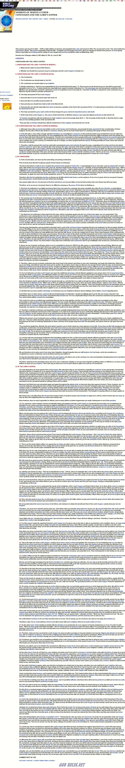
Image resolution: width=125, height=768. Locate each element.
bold (60, 518)
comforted (56, 347)
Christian (20, 50)
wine (93, 413)
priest (93, 214)
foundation (120, 426)
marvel (39, 504)
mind (45, 217)
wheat (94, 707)
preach (94, 248)
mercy (35, 195)
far (30, 185)
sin (108, 137)
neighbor (51, 83)
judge (109, 193)
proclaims (29, 266)
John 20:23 (112, 283)
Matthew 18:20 (37, 283)
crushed (47, 710)
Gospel (21, 250)
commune (53, 130)
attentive (112, 633)
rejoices (88, 140)
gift (119, 201)
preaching (104, 257)
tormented (110, 235)
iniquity (112, 166)
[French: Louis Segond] (27, 1)
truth (54, 320)
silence (25, 169)
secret (111, 347)
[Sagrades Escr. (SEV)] (20, 1)
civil (71, 227)
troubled (71, 217)
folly (100, 612)
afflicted (101, 720)
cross (21, 239)
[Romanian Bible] (95, 1)
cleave (47, 504)
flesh (53, 182)
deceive (48, 643)
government (77, 227)
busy (44, 692)
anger (82, 668)
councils (109, 467)
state (43, 357)
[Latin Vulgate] (8, 1)
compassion (94, 148)
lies (43, 499)
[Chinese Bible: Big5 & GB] (23, 1)
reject (32, 287)
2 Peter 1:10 (65, 655)
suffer (118, 420)
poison (84, 112)
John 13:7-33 (52, 614)
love (83, 123)
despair (49, 518)
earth (41, 278)
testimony (120, 413)
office (66, 135)
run (25, 278)
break (48, 676)
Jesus (102, 434)
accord (21, 222)
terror (85, 508)
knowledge (29, 240)
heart (45, 172)
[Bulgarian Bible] (42, 1)
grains (88, 707)
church (89, 423)
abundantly (77, 420)
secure (31, 630)
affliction (77, 634)
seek (114, 342)
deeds (31, 668)
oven (58, 606)
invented (96, 216)
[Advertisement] (7, 60)
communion (78, 240)
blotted (59, 358)
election (107, 655)
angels (80, 657)
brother (47, 203)
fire (61, 193)
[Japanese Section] (73, 1)
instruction (58, 601)
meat (51, 52)
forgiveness (55, 171)
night (118, 434)
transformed (81, 731)
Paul (41, 717)
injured (60, 751)
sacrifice (58, 599)
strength (104, 328)
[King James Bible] (16, 1)
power (67, 145)
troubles (63, 295)
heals (94, 302)
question (22, 389)
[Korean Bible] (76, 1)
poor (85, 512)
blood (60, 182)
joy (80, 258)
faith (95, 90)
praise (29, 190)
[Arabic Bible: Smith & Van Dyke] (39, 1)
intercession (70, 601)
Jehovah (52, 167)
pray (88, 174)
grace (39, 112)
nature (50, 115)
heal (26, 520)
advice (91, 300)
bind (45, 150)
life (100, 188)
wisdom (81, 612)
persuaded (23, 315)
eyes (67, 190)
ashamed (58, 410)
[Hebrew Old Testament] (1, 1)
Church (76, 387)
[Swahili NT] (110, 1)
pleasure (43, 222)
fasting (34, 52)
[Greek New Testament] (4, 1)
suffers (71, 634)
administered (25, 108)
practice (92, 152)
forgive (42, 208)
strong (46, 539)
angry (63, 415)
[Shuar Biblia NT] (103, 1)
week (58, 235)
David (62, 166)
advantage (91, 88)
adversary (57, 204)
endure (49, 389)
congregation (36, 274)
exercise (65, 531)
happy (33, 513)
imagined (94, 544)
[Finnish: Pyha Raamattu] (61, 1)
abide (113, 418)
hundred (90, 652)
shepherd (69, 480)
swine (66, 147)
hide (122, 166)
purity (35, 691)
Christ (77, 150)
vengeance (61, 615)
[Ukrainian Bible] (114, 1)
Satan (61, 444)
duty (96, 230)
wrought (83, 739)
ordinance (121, 416)
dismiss (66, 499)
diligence (84, 655)
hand (32, 625)
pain (90, 137)
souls (59, 237)
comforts (110, 619)
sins (90, 199)
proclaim (22, 253)
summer (64, 169)
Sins (81, 320)
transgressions (40, 167)
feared (83, 171)
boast (54, 636)
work (55, 90)
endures (22, 614)
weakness (64, 331)
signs (44, 707)
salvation (65, 546)
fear (20, 297)
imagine (86, 741)
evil (93, 363)
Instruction (78, 50)
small (59, 501)
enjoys (70, 718)
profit (74, 564)
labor (24, 601)
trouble (82, 346)
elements (60, 371)
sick (108, 601)
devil (44, 145)
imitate (60, 684)
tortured (80, 217)
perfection (98, 115)
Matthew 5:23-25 (89, 201)
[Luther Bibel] (31, 1)
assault (100, 508)
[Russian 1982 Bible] (99, 1)
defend (89, 428)
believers (76, 115)
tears (25, 654)
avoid (115, 50)
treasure (39, 303)
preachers (55, 339)
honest (35, 211)
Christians (56, 134)
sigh (69, 594)
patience (74, 689)
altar (20, 203)
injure (64, 512)
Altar (121, 699)
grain (46, 712)
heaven (42, 694)
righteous (58, 575)
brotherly (36, 302)
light (76, 239)
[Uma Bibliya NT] (118, 1)
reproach (50, 190)
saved (115, 219)
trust (64, 363)
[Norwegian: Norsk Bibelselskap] (88, 1)
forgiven (44, 284)
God (47, 80)
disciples (89, 436)
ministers (75, 135)
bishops (79, 416)
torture (64, 235)
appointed (95, 129)
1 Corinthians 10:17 (52, 717)
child (37, 286)
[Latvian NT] (80, 1)
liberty (65, 150)
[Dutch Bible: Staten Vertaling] (54, 1)
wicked (66, 177)
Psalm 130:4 (30, 171)
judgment (25, 191)
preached (64, 52)
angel (109, 276)
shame (118, 147)
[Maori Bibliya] (84, 1)
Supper (71, 71)
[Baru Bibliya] (69, 1)
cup (81, 438)
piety (21, 546)
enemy (69, 647)
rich (92, 593)
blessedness (23, 496)
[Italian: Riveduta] (65, 1)
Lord (57, 172)
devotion (45, 599)
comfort (47, 112)
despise (63, 247)
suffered (43, 612)
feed (122, 601)
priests (106, 471)
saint (109, 172)
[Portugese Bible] (92, 1)
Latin (77, 49)
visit (86, 601)
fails (33, 665)
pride (67, 599)
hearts (32, 596)
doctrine (68, 386)
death (93, 112)
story (26, 612)
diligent (103, 633)
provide (22, 137)
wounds (101, 302)
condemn (32, 193)
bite (84, 481)
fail (106, 634)
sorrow (112, 494)
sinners (75, 177)
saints (88, 657)
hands (49, 239)
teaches (45, 177)
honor (90, 586)
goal (79, 581)
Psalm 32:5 (75, 166)
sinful (27, 552)
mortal (104, 137)
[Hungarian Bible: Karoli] (57, 1)
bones (33, 169)
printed (35, 50)
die (55, 581)
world (21, 147)
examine (112, 730)
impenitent (78, 112)
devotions (107, 652)
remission (87, 255)
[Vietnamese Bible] (122, 1)
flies (121, 273)
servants (22, 735)
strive (51, 107)
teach (97, 389)
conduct (83, 555)
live (118, 586)
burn (46, 607)
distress (99, 513)
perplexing (52, 341)
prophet (57, 166)
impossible (73, 378)
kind (31, 177)
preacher (109, 250)
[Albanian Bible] (35, 1)
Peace (108, 252)
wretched (63, 278)
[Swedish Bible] (107, 1)
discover (117, 646)
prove (82, 386)
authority (22, 135)
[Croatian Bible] (46, 1)
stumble (67, 612)
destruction (51, 237)
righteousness (82, 573)
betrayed (32, 436)
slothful (93, 536)
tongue (94, 481)
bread (83, 413)
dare (59, 188)
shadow (88, 604)
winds (113, 270)
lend (47, 634)
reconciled (111, 203)
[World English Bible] (12, 1)
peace (52, 253)
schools (104, 499)
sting (78, 508)
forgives (54, 315)
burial (102, 229)
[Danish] (50, 1)
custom (74, 152)
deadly (120, 339)
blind (26, 379)
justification (26, 691)
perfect (53, 586)
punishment (73, 615)
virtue (114, 486)
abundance (88, 580)
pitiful (98, 217)
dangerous (85, 654)
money (82, 510)
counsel (104, 291)
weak (64, 328)
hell (66, 193)
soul (67, 140)
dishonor (110, 147)
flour (36, 712)
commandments (33, 341)
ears (85, 214)
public (21, 533)
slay (79, 415)
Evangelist (102, 460)
